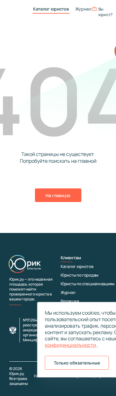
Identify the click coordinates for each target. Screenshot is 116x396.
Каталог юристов (51, 9)
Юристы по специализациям (87, 283)
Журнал (83, 9)
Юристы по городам (79, 275)
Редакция (70, 301)
